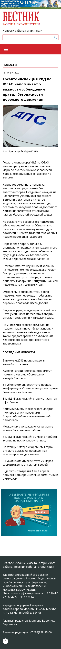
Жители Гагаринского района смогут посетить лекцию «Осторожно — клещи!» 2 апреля (27, 374)
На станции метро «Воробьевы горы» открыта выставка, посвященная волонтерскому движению (28, 450)
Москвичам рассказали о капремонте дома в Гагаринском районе (28, 428)
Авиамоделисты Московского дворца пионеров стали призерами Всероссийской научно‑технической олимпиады (28, 414)
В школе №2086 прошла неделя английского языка (24, 362)
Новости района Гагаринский (22, 30)
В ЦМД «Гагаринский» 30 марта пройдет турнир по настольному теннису (30, 438)
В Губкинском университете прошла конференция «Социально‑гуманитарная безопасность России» (30, 388)
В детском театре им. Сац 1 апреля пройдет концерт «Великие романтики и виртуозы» (30, 474)
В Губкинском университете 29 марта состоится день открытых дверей (28, 462)
